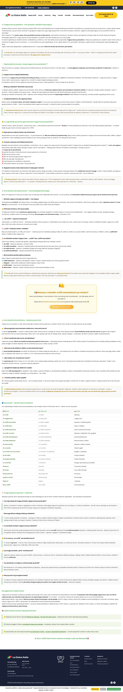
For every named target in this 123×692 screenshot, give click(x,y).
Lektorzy (47, 15)
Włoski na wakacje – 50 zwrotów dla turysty (41, 617)
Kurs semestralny (74, 660)
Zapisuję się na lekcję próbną (61, 307)
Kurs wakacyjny (74, 670)
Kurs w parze (73, 672)
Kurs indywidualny (75, 675)
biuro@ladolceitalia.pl (13, 8)
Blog (54, 15)
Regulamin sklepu (102, 661)
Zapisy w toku (88, 659)
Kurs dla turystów (74, 667)
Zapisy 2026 (32, 15)
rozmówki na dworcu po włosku (32, 624)
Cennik (60, 15)
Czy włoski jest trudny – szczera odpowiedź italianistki (48, 632)
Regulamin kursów (102, 659)
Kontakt (68, 15)
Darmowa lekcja (78, 15)
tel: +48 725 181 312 (12, 664)
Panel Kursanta (88, 664)
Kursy (40, 15)
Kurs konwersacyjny (74, 664)
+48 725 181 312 (29, 8)
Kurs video (89, 15)
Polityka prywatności (102, 664)
